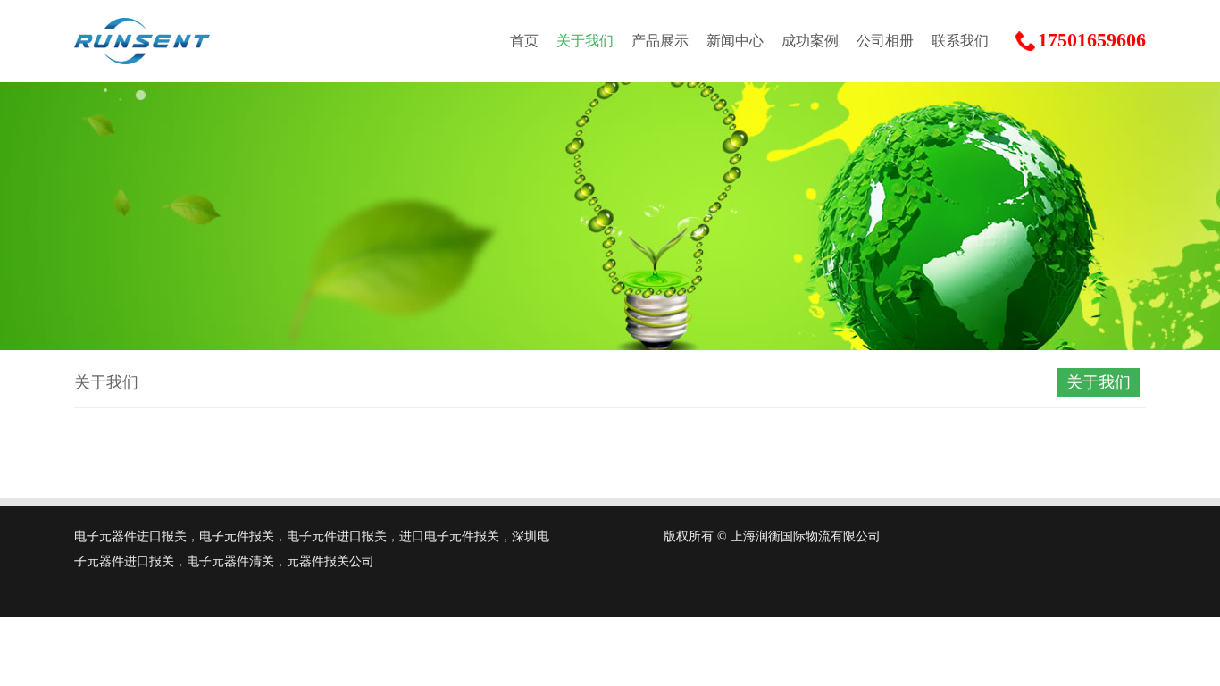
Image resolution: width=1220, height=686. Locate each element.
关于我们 (585, 40)
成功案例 (810, 40)
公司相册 (885, 40)
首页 (524, 40)
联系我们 (960, 40)
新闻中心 (735, 40)
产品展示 (660, 40)
